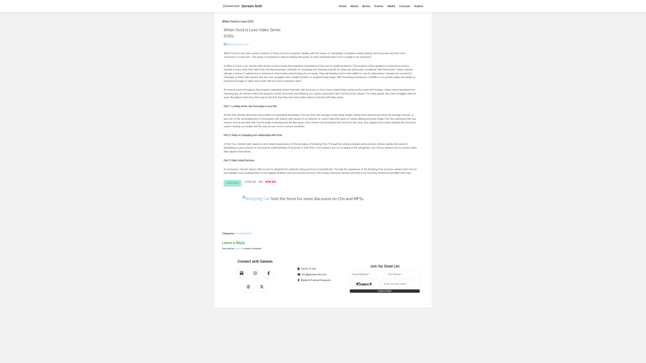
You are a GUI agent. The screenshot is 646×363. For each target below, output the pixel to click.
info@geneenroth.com (314, 274)
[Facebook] (268, 273)
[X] (262, 287)
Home (342, 6)
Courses (404, 6)
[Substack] (242, 273)
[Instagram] (255, 273)
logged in (238, 248)
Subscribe (385, 291)
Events (378, 6)
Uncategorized (243, 233)
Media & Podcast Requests (316, 280)
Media (391, 6)
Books (366, 6)
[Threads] (248, 287)
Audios (418, 6)
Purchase (232, 183)
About (354, 6)
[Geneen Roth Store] (257, 198)
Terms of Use (308, 268)
